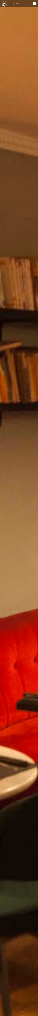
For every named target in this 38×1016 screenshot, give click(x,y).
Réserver (14, 4)
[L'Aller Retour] (4, 3)
